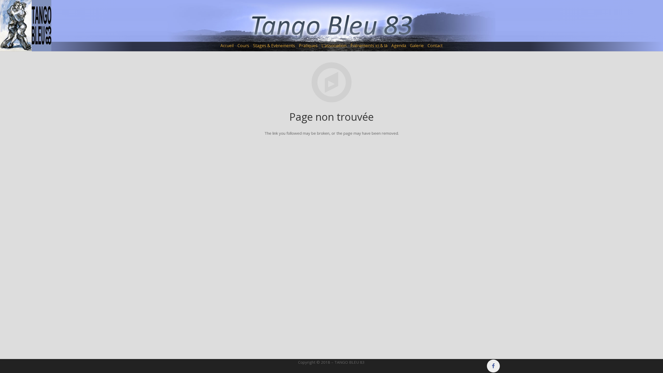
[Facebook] (493, 366)
